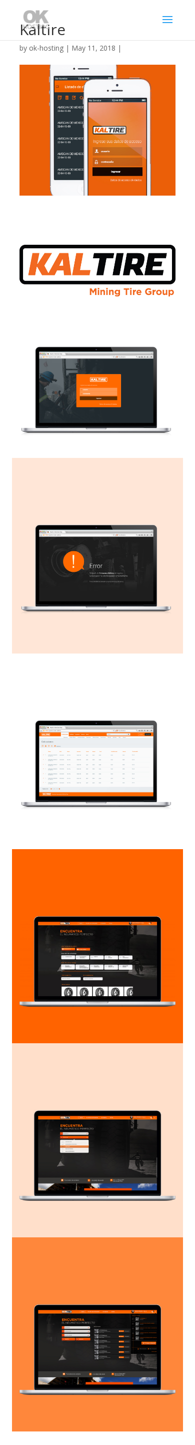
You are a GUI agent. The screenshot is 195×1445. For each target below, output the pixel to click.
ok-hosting (46, 48)
